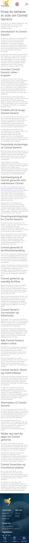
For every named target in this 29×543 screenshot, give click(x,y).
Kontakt (17, 516)
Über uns (17, 513)
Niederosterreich (6, 516)
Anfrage (14, 541)
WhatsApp (24, 541)
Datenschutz (5, 518)
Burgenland (5, 513)
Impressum (7, 532)
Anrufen (5, 541)
